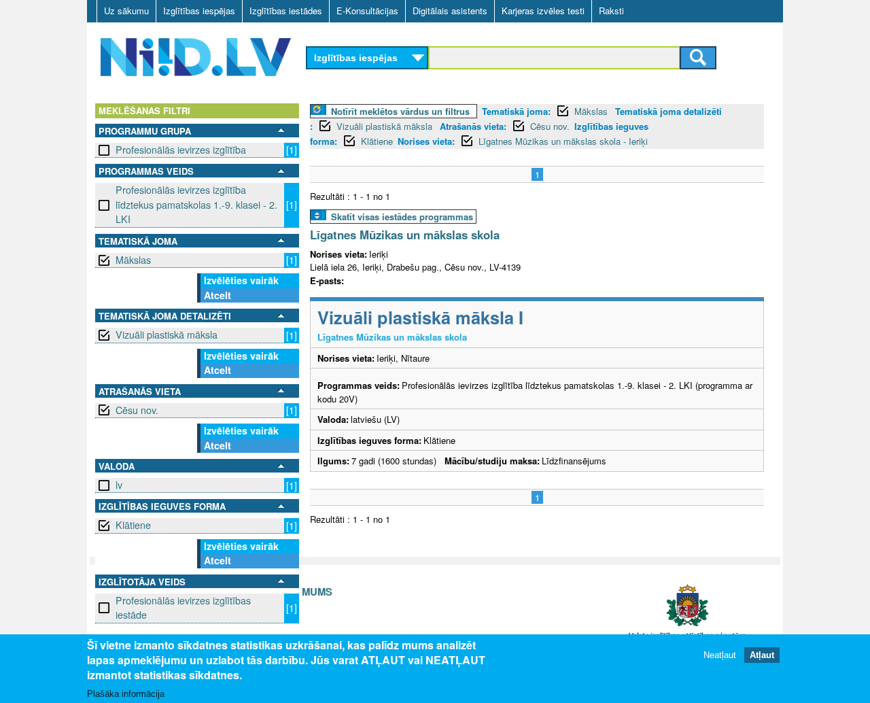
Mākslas (133, 260)
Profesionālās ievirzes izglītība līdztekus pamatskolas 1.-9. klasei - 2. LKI (196, 204)
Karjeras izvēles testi (543, 10)
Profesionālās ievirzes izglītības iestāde (183, 607)
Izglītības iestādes (285, 10)
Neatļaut (719, 655)
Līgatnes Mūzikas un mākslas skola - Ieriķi (563, 141)
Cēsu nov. (137, 410)
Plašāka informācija (125, 694)
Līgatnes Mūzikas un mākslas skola (405, 234)
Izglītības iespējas (199, 10)
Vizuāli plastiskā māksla (167, 334)
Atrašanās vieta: (473, 126)
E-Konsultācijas (367, 10)
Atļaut (762, 655)
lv (119, 485)
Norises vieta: (426, 141)
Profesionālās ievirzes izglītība (181, 149)
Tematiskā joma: (516, 111)
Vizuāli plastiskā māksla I (420, 317)
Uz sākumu (126, 10)
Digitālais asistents (450, 10)
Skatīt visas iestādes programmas (402, 216)
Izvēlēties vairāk (241, 280)
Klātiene (133, 525)
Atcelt (217, 295)
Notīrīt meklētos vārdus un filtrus (400, 111)
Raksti (611, 10)
